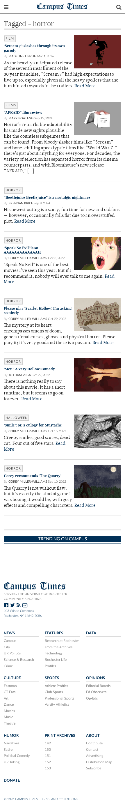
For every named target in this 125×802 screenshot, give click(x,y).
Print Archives (60, 736)
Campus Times (62, 6)
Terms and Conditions (59, 799)
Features (54, 633)
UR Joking (11, 762)
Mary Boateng (20, 118)
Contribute (94, 743)
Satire (8, 749)
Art (6, 698)
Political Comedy (17, 755)
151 (48, 755)
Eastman (10, 686)
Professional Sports (59, 698)
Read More (85, 86)
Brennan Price (20, 203)
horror (13, 190)
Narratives (11, 743)
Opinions (95, 678)
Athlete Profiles (56, 686)
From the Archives (58, 647)
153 (48, 768)
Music (8, 717)
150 (48, 749)
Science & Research (19, 659)
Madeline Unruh (22, 56)
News (9, 633)
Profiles (50, 666)
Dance (9, 704)
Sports (52, 678)
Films (11, 105)
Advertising (94, 755)
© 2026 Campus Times (21, 799)
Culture (12, 678)
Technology (54, 653)
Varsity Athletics (57, 704)
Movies (9, 711)
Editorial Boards (98, 686)
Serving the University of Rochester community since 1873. (35, 596)
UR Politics (12, 653)
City (7, 647)
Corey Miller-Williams (27, 258)
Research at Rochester (62, 640)
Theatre (9, 723)
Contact (92, 749)
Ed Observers (96, 692)
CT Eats (9, 692)
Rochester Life (56, 659)
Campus (10, 640)
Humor (11, 736)
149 (48, 743)
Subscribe (93, 768)
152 (48, 762)
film (10, 38)
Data (91, 633)
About (93, 736)
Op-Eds (92, 698)
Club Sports (54, 692)
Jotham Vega (19, 375)
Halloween (17, 417)
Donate (12, 780)
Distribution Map (99, 762)
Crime (8, 666)
